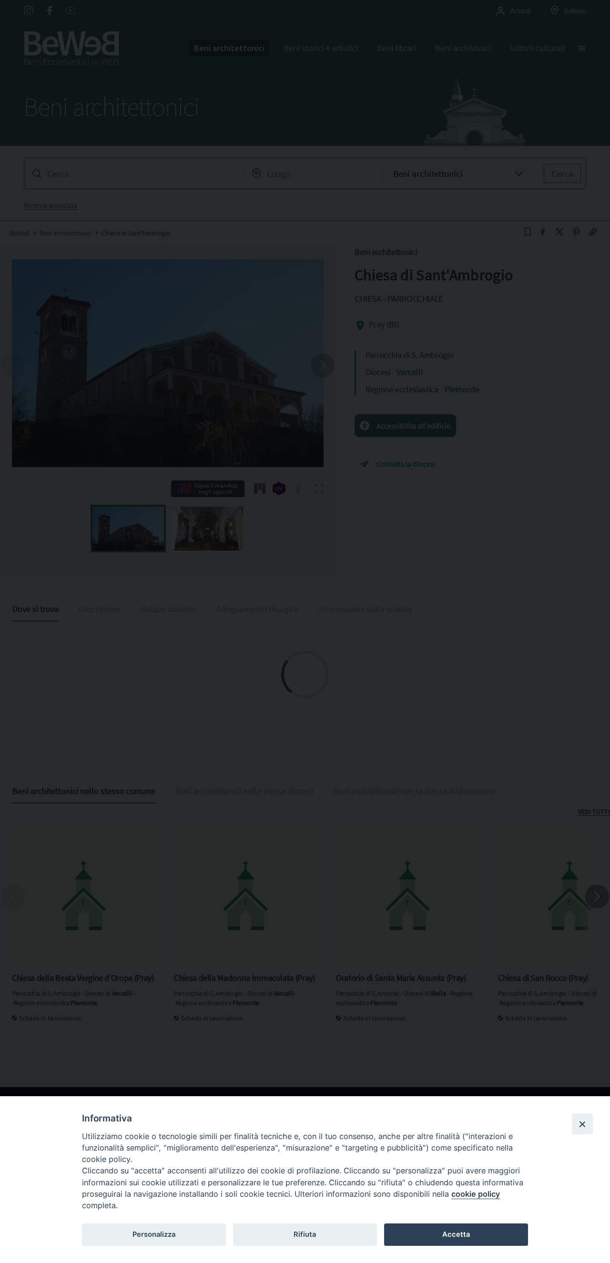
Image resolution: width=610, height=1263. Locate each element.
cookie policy (475, 1194)
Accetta (456, 1234)
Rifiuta (305, 1234)
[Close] (582, 1123)
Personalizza (153, 1234)
